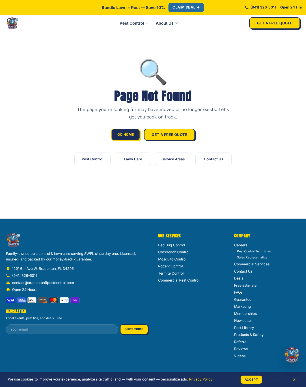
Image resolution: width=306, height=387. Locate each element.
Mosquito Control (172, 259)
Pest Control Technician (254, 251)
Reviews (241, 349)
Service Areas (173, 159)
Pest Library (244, 328)
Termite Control (171, 273)
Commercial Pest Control (178, 280)
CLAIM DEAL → (186, 7)
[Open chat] (292, 355)
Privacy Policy (201, 379)
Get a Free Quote (274, 23)
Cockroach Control (173, 252)
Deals (238, 278)
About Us (165, 23)
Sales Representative (252, 257)
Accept (251, 379)
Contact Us (213, 159)
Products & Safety (249, 335)
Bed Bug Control (171, 245)
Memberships (245, 314)
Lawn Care (133, 159)
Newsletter (243, 320)
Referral (240, 342)
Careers (240, 245)
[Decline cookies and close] (294, 380)
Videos (240, 356)
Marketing (242, 306)
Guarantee (242, 299)
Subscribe (134, 329)
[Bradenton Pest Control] (27, 23)
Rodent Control (170, 266)
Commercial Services (251, 264)
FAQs (238, 292)
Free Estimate (245, 285)
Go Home (125, 134)
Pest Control (132, 23)
